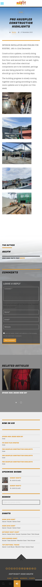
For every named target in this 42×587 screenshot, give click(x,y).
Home (9, 578)
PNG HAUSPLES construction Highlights (17, 449)
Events (32, 578)
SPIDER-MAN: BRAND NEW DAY (14, 393)
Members (23, 578)
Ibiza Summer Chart (9, 538)
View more (21, 379)
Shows (15, 578)
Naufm (14, 32)
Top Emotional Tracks (10, 545)
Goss (21, 12)
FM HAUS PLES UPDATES (10, 443)
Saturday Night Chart (10, 532)
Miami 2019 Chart (8, 526)
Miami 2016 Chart (8, 519)
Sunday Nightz (15, 478)
